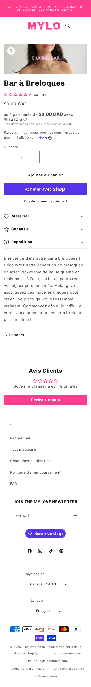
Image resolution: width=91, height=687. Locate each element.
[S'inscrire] (75, 515)
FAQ (13, 483)
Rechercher (20, 438)
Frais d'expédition (16, 123)
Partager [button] (17, 335)
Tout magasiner (24, 449)
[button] (10, 25)
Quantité (11, 147)
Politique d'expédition (68, 668)
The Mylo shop (34, 647)
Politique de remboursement (35, 472)
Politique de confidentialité (48, 661)
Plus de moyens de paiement (45, 201)
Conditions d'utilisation (30, 461)
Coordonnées (48, 676)
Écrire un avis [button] (45, 399)
